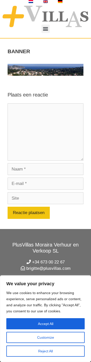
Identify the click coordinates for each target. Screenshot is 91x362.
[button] (45, 29)
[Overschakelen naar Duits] (60, 1)
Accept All (45, 324)
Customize (45, 337)
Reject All (45, 351)
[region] (45, 318)
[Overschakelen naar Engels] (45, 1)
